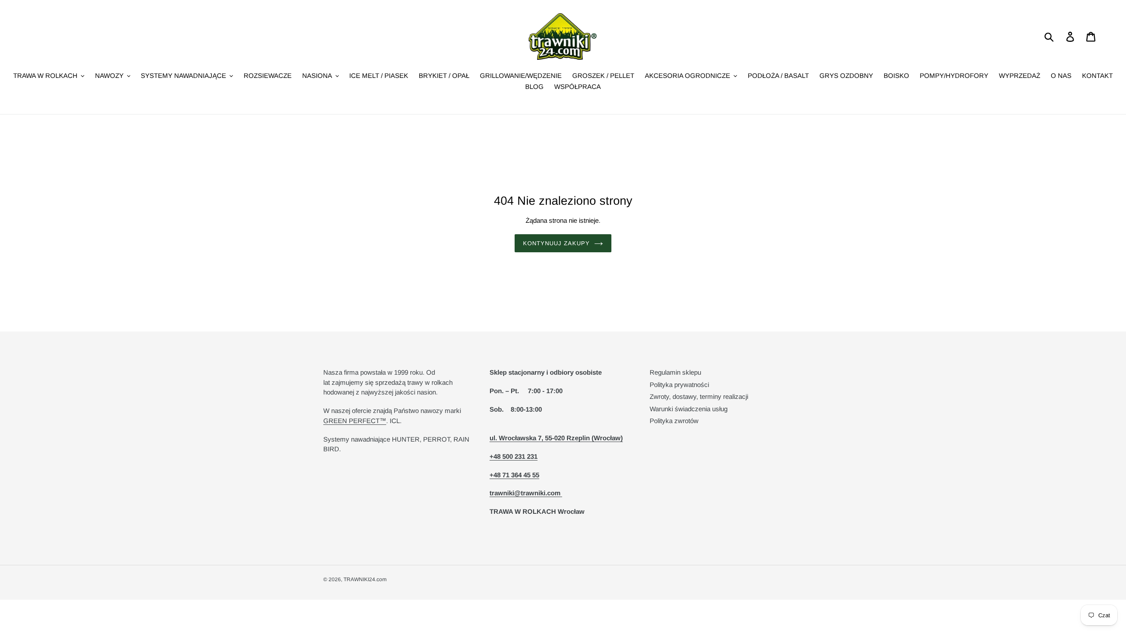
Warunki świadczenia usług (689, 409)
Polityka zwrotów (674, 420)
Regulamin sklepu (675, 372)
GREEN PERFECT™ (354, 420)
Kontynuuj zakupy (556, 243)
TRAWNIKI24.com (365, 579)
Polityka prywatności (679, 384)
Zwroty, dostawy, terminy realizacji (699, 396)
